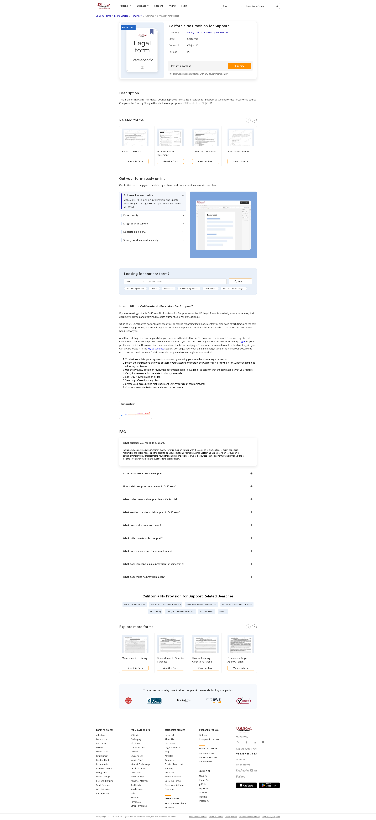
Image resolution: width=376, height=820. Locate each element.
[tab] (152, 201)
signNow (203, 788)
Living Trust (101, 772)
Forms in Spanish (173, 776)
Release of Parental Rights (233, 288)
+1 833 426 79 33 (246, 753)
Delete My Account (174, 764)
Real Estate (136, 785)
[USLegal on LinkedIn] (254, 742)
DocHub (203, 796)
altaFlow (203, 792)
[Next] (254, 120)
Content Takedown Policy (249, 816)
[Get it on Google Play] (269, 785)
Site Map (169, 768)
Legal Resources (173, 747)
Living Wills (136, 772)
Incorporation (102, 764)
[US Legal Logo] (244, 729)
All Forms (135, 797)
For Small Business (208, 757)
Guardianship (210, 288)
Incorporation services (209, 739)
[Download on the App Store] (246, 785)
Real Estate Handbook (175, 803)
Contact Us (170, 760)
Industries (169, 772)
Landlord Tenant (104, 768)
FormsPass (204, 780)
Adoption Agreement (135, 288)
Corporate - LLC (138, 747)
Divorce (154, 288)
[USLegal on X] (238, 742)
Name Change (103, 776)
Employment (102, 755)
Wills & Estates (103, 789)
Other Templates (139, 805)
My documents (156, 348)
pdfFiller (203, 784)
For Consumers (206, 753)
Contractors (102, 743)
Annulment (168, 288)
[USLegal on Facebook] (246, 742)
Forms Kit (169, 789)
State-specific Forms (174, 785)
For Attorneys (205, 761)
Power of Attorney (139, 780)
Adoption (100, 735)
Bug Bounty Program (271, 816)
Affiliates (169, 755)
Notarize (203, 735)
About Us (169, 739)
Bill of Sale (136, 743)
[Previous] (248, 120)
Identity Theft (102, 760)
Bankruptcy (101, 739)
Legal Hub (169, 735)
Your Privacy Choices (198, 816)
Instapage (204, 800)
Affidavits (135, 735)
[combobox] (232, 6)
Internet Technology (140, 764)
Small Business (103, 785)
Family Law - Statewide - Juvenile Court (208, 32)
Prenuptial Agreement (189, 288)
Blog (167, 751)
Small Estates (137, 789)
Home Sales (102, 751)
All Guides (169, 807)
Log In (242, 341)
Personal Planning (104, 780)
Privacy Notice (231, 816)
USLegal (203, 775)
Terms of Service (216, 816)
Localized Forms (173, 780)
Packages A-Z (102, 793)
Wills (133, 793)
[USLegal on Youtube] (263, 742)
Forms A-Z (136, 801)
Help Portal (170, 743)
